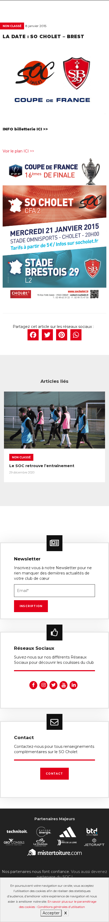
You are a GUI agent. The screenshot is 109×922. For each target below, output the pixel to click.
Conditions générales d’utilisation (61, 907)
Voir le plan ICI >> (18, 151)
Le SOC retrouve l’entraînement (41, 465)
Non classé (12, 26)
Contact (54, 773)
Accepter (51, 913)
